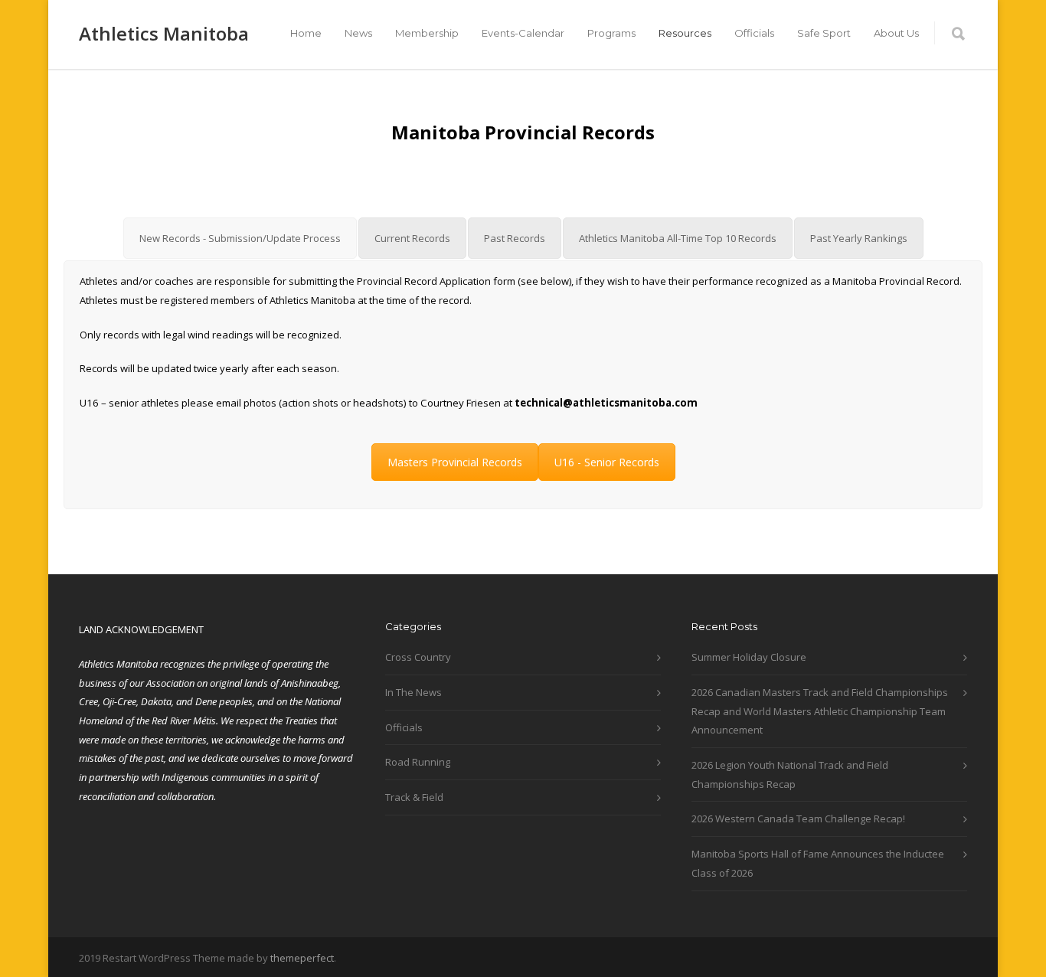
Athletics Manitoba (164, 33)
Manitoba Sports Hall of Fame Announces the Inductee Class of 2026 (817, 863)
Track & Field (414, 797)
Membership (427, 33)
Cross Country (418, 657)
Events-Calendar (523, 33)
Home (306, 33)
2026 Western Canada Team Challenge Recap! (798, 818)
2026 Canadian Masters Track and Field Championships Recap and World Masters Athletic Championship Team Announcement (819, 711)
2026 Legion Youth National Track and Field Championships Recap (789, 774)
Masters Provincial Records (454, 462)
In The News (413, 692)
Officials (754, 33)
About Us (896, 33)
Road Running (417, 762)
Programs (611, 33)
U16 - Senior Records (606, 462)
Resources (685, 33)
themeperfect (302, 958)
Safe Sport (824, 33)
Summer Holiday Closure (748, 657)
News (358, 33)
